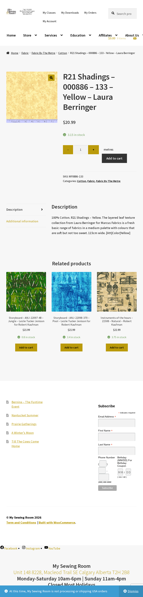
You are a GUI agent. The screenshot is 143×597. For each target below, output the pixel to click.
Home (11, 35)
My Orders (90, 12)
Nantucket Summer (25, 415)
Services (51, 35)
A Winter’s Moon (23, 433)
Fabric (25, 53)
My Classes (49, 12)
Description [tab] (14, 210)
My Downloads (70, 12)
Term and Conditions (21, 522)
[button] (51, 78)
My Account (50, 21)
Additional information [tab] (22, 221)
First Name (105, 430)
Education (77, 35)
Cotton (62, 53)
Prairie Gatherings (24, 424)
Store (27, 35)
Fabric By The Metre (43, 53)
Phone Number (106, 457)
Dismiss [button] (133, 591)
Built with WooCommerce (57, 522)
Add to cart (114, 158)
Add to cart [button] (26, 347)
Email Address (107, 416)
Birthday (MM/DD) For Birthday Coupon (124, 461)
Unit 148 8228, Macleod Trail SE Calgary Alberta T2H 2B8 (71, 572)
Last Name (105, 444)
